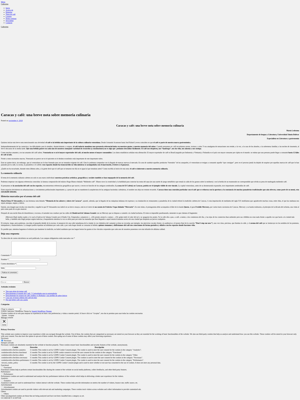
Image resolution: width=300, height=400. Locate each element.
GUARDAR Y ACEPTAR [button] (11, 398)
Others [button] (3, 391)
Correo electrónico (8, 264)
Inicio (8, 8)
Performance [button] (5, 372)
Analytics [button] (4, 378)
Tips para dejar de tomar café (16, 291)
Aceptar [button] (11, 315)
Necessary (7, 341)
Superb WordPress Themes (42, 311)
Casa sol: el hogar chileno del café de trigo (21, 298)
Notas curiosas (11, 19)
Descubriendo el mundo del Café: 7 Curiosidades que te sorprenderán (31, 293)
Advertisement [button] (6, 385)
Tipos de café (10, 14)
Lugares (9, 16)
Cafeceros (4, 4)
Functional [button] (5, 365)
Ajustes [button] (4, 315)
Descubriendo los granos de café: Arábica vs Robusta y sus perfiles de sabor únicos (36, 296)
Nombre (4, 259)
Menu (3, 2)
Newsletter (10, 21)
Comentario (6, 255)
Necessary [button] (5, 338)
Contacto (9, 23)
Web (2, 268)
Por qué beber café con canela (17, 300)
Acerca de (9, 10)
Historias (9, 12)
